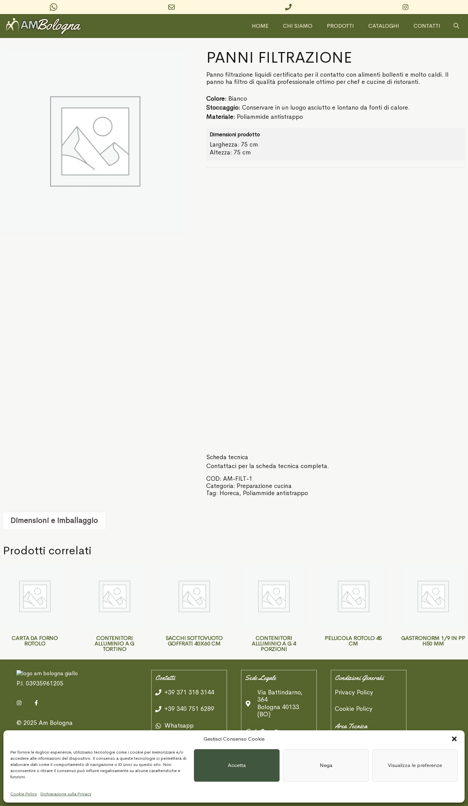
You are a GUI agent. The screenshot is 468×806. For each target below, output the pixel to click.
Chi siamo (297, 26)
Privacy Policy (354, 692)
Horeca (229, 493)
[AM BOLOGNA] (45, 26)
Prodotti (340, 26)
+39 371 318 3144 (189, 692)
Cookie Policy (23, 794)
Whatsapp (179, 725)
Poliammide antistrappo (275, 493)
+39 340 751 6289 (189, 709)
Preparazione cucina (264, 486)
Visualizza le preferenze (415, 765)
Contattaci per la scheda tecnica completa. (267, 466)
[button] (454, 738)
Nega (326, 765)
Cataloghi (383, 26)
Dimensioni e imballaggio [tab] (54, 520)
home (260, 26)
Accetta (237, 765)
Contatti (427, 26)
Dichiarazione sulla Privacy (65, 794)
